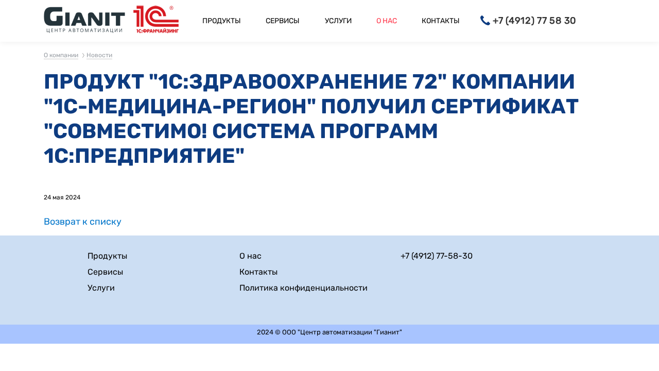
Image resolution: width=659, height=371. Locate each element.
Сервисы (283, 20)
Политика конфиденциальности (303, 288)
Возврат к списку (83, 221)
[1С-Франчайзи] (156, 21)
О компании (61, 55)
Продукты (221, 20)
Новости (99, 55)
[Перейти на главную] (84, 21)
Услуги (338, 20)
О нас (386, 20)
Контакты (441, 20)
